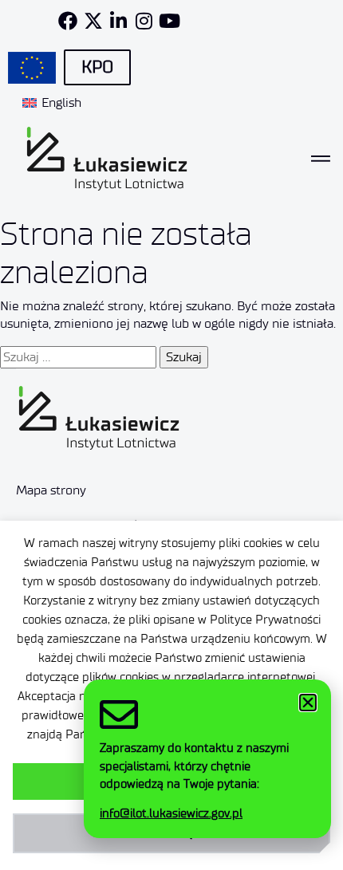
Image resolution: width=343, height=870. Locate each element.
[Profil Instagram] (144, 20)
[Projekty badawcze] (32, 68)
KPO (97, 67)
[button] (308, 702)
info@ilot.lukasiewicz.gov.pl (171, 813)
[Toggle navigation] (320, 158)
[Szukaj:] (78, 357)
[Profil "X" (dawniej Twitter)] (93, 20)
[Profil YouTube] (169, 20)
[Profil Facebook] (67, 20)
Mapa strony (51, 490)
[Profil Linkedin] (118, 20)
